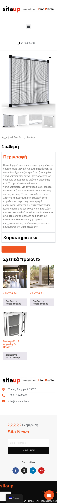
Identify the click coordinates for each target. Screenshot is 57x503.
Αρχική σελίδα (9, 137)
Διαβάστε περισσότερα (13, 302)
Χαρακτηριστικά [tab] (20, 237)
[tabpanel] (28, 197)
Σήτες (22, 137)
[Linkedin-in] (33, 470)
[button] (28, 26)
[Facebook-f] (15, 470)
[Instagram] (24, 470)
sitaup (6, 485)
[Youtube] (41, 470)
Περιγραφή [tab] (15, 156)
